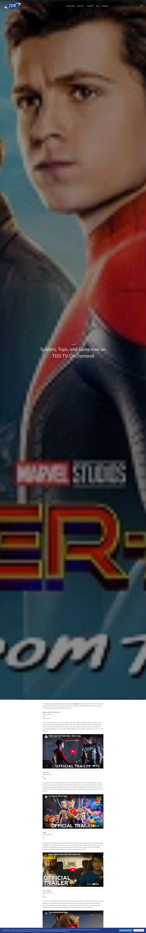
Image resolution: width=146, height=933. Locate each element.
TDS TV (76, 704)
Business (105, 6)
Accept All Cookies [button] (138, 930)
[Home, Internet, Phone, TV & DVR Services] (12, 5)
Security (90, 6)
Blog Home (71, 6)
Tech (98, 6)
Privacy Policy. (73, 931)
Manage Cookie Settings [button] (125, 930)
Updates (80, 6)
